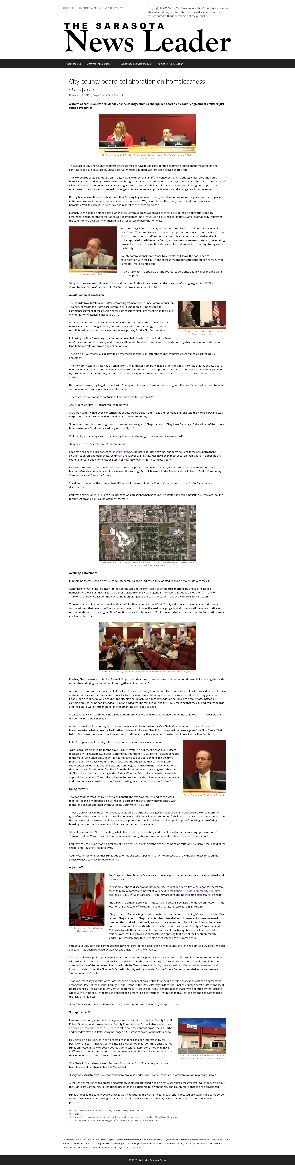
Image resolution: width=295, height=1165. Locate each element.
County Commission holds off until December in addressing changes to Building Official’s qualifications (125, 1117)
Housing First (120, 452)
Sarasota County (137, 1110)
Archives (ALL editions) (99, 63)
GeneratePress (157, 1160)
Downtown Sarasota (100, 1110)
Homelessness (119, 1110)
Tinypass (77, 1113)
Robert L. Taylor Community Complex (197, 891)
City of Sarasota (81, 1110)
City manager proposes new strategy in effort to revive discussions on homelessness (116, 1120)
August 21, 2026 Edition (170, 63)
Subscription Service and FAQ (136, 63)
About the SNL (73, 63)
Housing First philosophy (170, 820)
